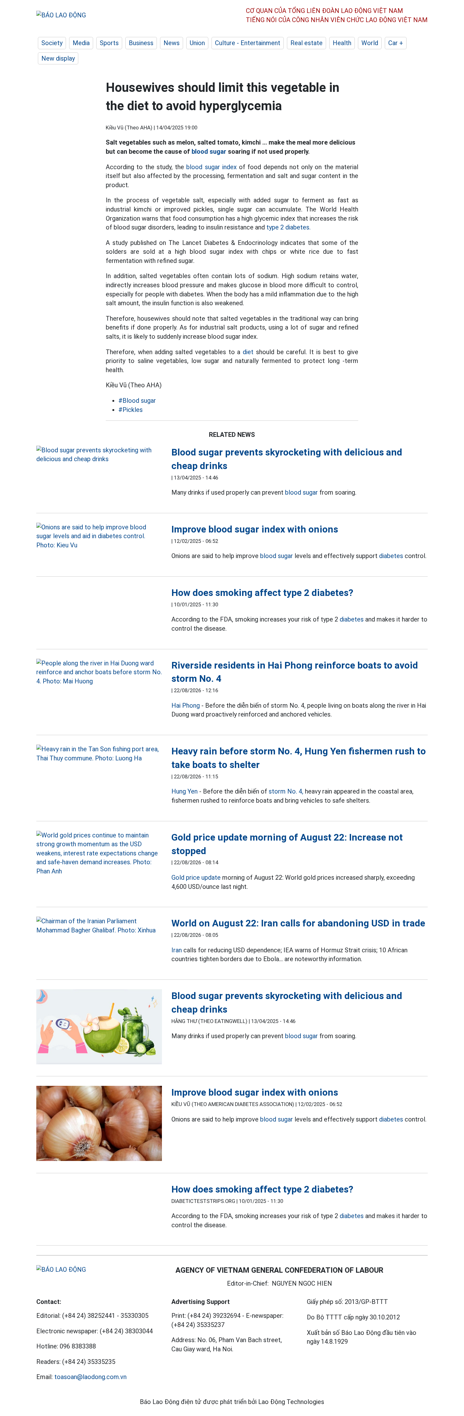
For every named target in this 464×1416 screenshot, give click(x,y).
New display (58, 58)
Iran (176, 950)
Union (197, 43)
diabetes (391, 556)
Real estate (306, 43)
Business (141, 43)
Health (342, 43)
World (369, 43)
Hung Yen (184, 791)
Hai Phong (185, 705)
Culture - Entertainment (247, 43)
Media (81, 43)
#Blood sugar (137, 400)
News (172, 43)
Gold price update (196, 877)
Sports (109, 43)
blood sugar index (211, 167)
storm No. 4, (286, 791)
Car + (395, 43)
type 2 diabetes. (288, 227)
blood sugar (209, 151)
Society (51, 43)
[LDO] (99, 455)
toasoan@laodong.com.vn (90, 1377)
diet (248, 352)
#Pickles (130, 409)
